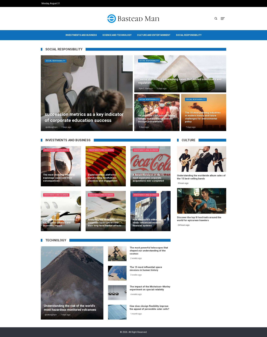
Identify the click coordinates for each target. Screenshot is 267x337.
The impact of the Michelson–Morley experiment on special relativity (150, 288)
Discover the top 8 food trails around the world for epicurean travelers (199, 219)
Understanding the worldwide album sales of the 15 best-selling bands (201, 177)
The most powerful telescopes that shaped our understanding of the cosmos (149, 250)
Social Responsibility (55, 61)
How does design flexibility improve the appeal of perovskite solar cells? (149, 308)
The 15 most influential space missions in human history (146, 269)
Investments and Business (56, 150)
